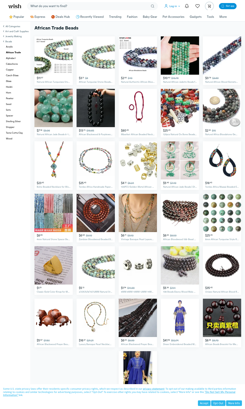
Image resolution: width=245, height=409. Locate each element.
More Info (234, 403)
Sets (8, 109)
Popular (18, 17)
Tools (210, 17)
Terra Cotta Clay (14, 132)
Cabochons (12, 63)
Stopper (10, 127)
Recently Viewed (92, 17)
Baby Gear (150, 17)
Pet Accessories (173, 17)
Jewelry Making (13, 36)
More (223, 17)
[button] (173, 6)
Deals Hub (63, 17)
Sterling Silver (13, 121)
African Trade (13, 52)
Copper (10, 69)
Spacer (9, 115)
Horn (8, 92)
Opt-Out (218, 403)
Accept (204, 403)
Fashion (132, 17)
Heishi (9, 86)
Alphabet (11, 58)
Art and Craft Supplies (17, 31)
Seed (8, 104)
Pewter (9, 98)
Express (39, 17)
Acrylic (9, 46)
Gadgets (196, 17)
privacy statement (153, 388)
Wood (9, 138)
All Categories (13, 26)
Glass (8, 81)
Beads (8, 41)
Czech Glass (12, 75)
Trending (115, 17)
